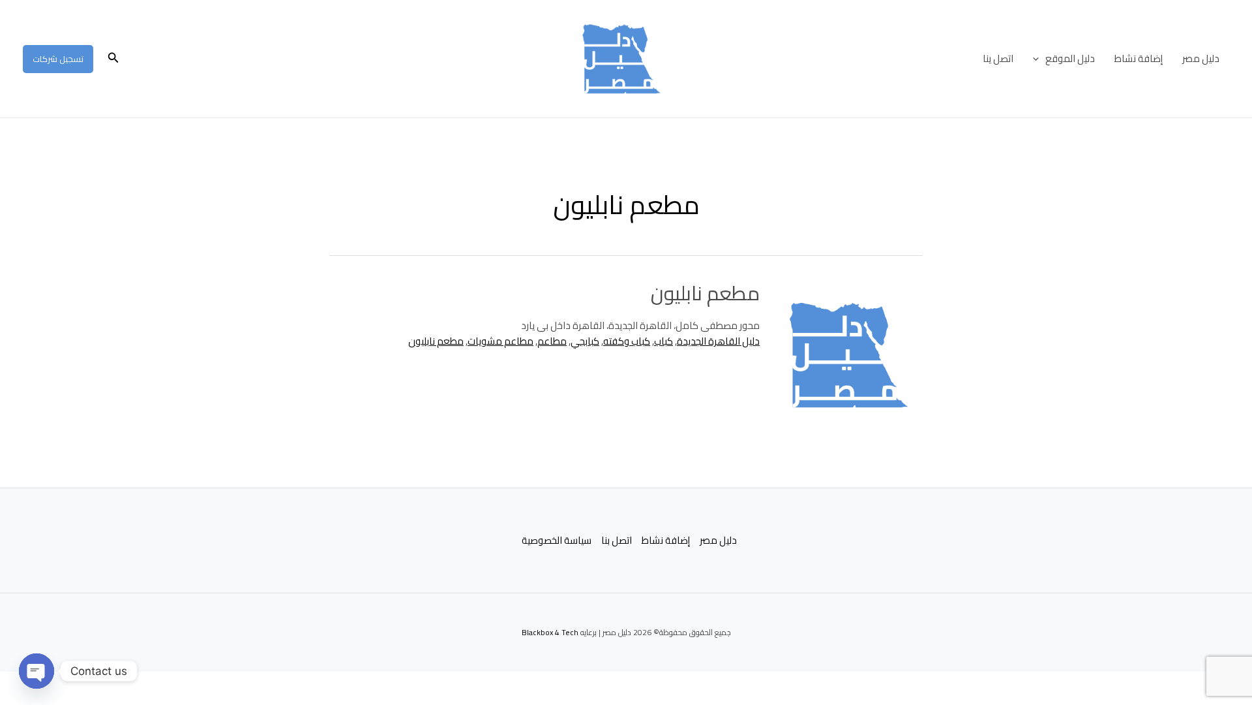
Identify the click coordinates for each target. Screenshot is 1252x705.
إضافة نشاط (1138, 58)
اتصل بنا (616, 541)
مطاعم (552, 341)
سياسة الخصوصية (556, 541)
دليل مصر (1200, 58)
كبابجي (585, 341)
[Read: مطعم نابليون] (849, 355)
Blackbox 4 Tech (550, 632)
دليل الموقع (1070, 58)
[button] (1039, 58)
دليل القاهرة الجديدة (718, 341)
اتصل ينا (998, 58)
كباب (663, 341)
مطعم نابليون (705, 293)
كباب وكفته (626, 341)
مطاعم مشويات (500, 341)
